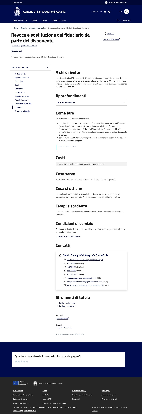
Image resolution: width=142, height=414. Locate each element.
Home (16, 28)
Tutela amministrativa (67, 303)
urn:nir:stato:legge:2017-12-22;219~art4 (24, 46)
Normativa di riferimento (111, 39)
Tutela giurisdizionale (67, 306)
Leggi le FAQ (47, 399)
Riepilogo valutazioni (109, 399)
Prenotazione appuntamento (82, 395)
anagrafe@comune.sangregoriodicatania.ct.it (84, 282)
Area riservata (18, 390)
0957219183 (71, 267)
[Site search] (126, 11)
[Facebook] (100, 11)
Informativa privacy (79, 390)
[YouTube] (104, 11)
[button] (115, 2)
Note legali (106, 390)
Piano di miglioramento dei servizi (54, 403)
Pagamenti (76, 399)
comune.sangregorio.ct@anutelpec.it (81, 278)
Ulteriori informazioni (66, 102)
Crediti (45, 390)
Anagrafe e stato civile (37, 28)
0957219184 (71, 271)
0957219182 (71, 263)
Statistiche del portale (20, 399)
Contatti (45, 395)
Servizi (23, 28)
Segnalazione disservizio (21, 403)
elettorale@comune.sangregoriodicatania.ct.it (85, 285)
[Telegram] (108, 11)
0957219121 (71, 274)
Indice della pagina (21, 67)
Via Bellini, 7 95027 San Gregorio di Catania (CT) (85, 260)
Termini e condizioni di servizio (69, 236)
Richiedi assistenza (108, 395)
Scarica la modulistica (67, 146)
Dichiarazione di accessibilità (23, 395)
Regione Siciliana (18, 2)
